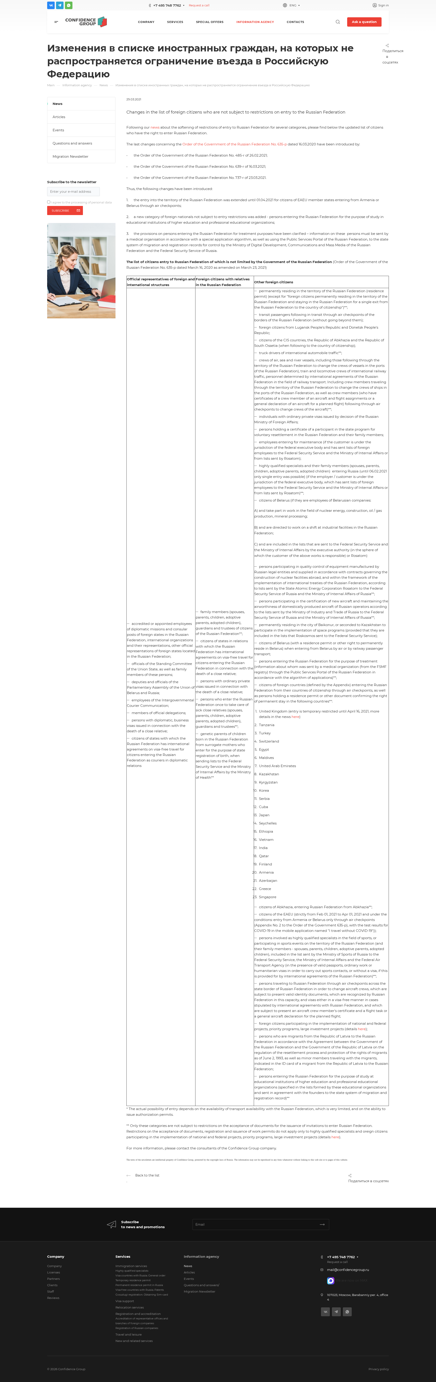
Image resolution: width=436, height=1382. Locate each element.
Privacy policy (379, 1369)
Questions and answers (72, 143)
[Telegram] (60, 5)
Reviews (53, 1298)
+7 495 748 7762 (167, 5)
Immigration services (131, 1266)
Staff (50, 1291)
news (155, 127)
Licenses (53, 1272)
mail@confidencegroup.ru (348, 1270)
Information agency (201, 1256)
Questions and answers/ (201, 1285)
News (57, 103)
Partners (53, 1279)
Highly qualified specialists (131, 1270)
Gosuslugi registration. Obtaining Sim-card (141, 1294)
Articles (59, 117)
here (295, 717)
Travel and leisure (128, 1334)
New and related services (134, 1341)
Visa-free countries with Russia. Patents (139, 1289)
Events (58, 130)
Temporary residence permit (133, 1280)
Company (55, 1256)
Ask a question (364, 22)
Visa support (124, 1301)
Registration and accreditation (138, 1314)
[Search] (338, 22)
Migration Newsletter (70, 156)
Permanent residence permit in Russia (139, 1285)
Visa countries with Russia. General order (140, 1275)
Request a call (199, 5)
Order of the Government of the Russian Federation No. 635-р (234, 144)
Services (122, 1256)
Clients (52, 1285)
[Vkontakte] (51, 5)
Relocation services (129, 1307)
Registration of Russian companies (136, 1328)
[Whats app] (68, 5)
